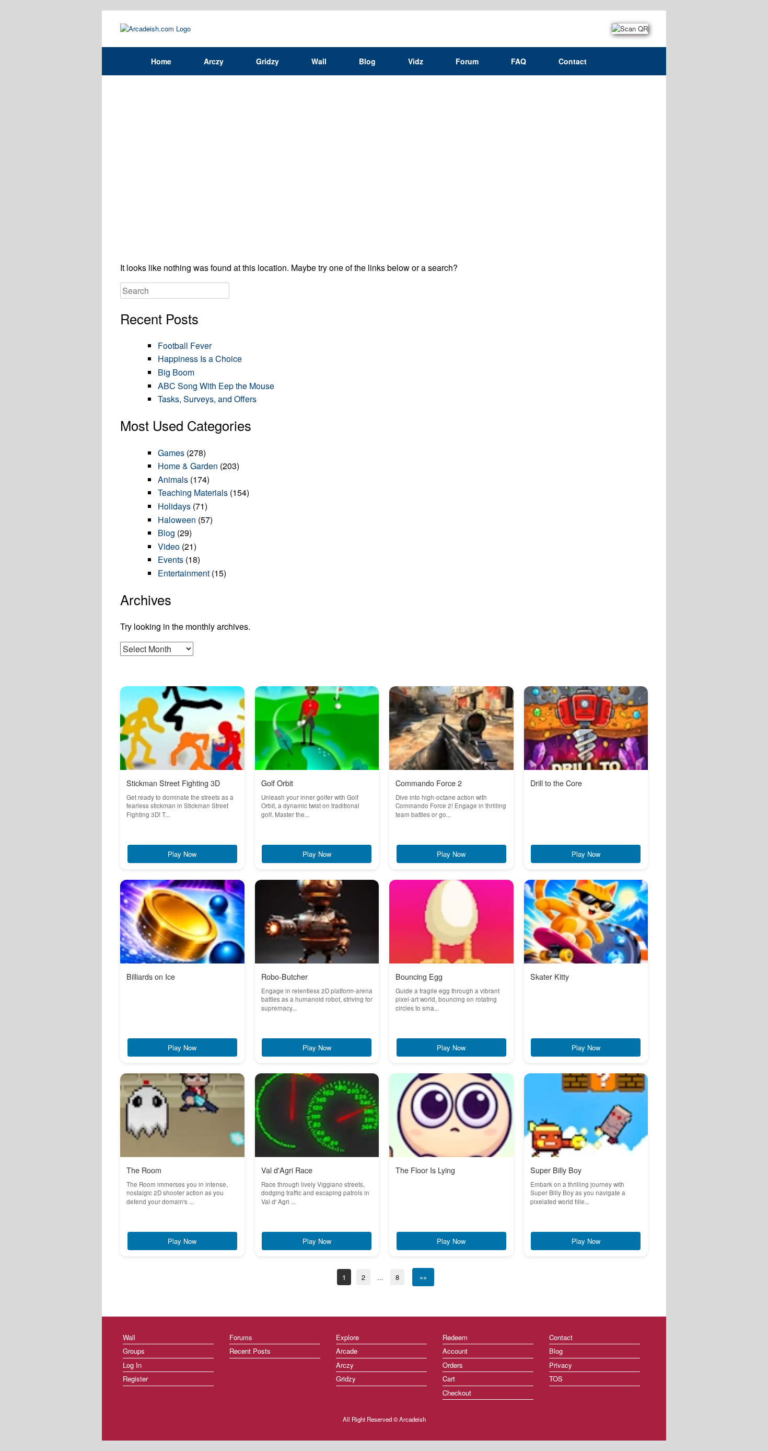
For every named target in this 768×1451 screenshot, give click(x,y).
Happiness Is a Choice (200, 359)
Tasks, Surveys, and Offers (207, 399)
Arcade (346, 1351)
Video (169, 546)
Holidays (174, 506)
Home (161, 61)
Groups (134, 1351)
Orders (453, 1365)
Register (135, 1379)
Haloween (177, 520)
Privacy (560, 1365)
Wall (319, 61)
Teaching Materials (193, 492)
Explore (347, 1337)
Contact (572, 61)
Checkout (457, 1393)
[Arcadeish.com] (155, 29)
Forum (467, 61)
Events (170, 559)
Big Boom (176, 372)
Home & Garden (188, 466)
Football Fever (185, 345)
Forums (240, 1337)
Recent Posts (250, 1351)
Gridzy (267, 61)
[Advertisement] (384, 172)
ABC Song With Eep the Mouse (216, 386)
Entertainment (184, 573)
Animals (173, 479)
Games (171, 453)
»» (423, 1277)
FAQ (518, 61)
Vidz (415, 61)
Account (455, 1351)
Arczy (214, 61)
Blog (367, 61)
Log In (132, 1365)
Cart (449, 1379)
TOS (556, 1379)
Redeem (455, 1337)
